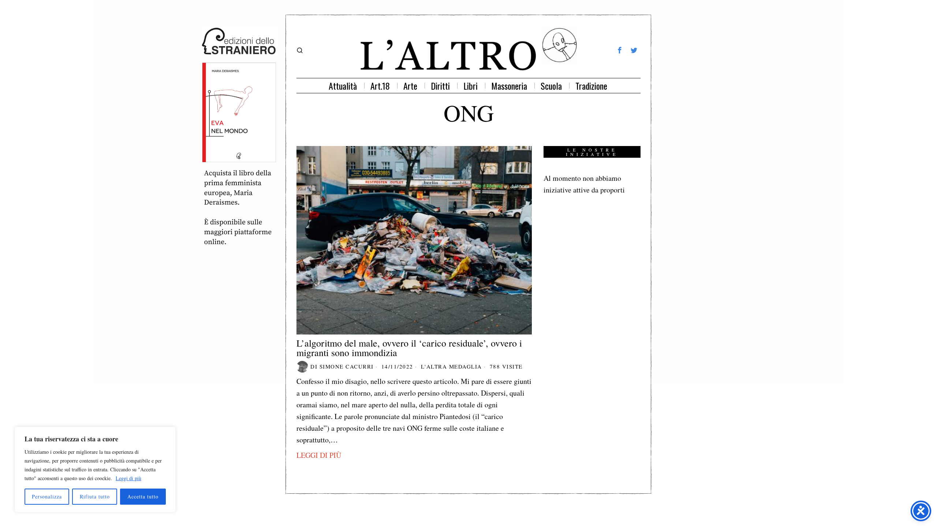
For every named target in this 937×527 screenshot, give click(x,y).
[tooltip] (619, 50)
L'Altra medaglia (451, 366)
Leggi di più (128, 478)
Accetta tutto (142, 496)
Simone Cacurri (347, 366)
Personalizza (47, 496)
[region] (95, 469)
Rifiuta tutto (95, 496)
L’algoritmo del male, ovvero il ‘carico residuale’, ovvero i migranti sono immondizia (409, 347)
